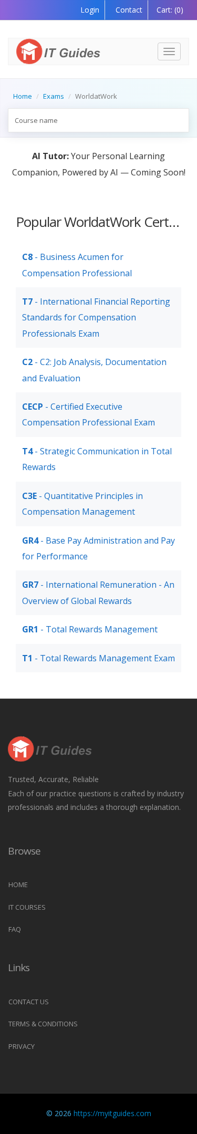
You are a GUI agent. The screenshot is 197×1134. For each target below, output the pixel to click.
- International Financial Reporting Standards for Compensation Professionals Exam (96, 317)
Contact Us (28, 1001)
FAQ (14, 929)
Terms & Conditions (43, 1023)
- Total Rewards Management (90, 629)
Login (89, 10)
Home (22, 96)
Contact (127, 10)
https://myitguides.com (112, 1113)
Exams (53, 96)
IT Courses (27, 907)
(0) (170, 10)
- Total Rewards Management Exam (98, 658)
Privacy (21, 1046)
